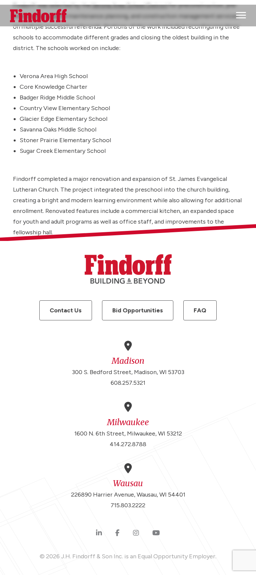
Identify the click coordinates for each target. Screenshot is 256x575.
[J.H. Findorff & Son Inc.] (38, 15)
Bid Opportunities (137, 310)
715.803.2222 (128, 505)
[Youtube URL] (156, 533)
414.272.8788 (128, 444)
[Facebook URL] (117, 533)
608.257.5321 (128, 382)
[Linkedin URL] (99, 533)
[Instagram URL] (136, 533)
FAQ (200, 310)
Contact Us (66, 310)
